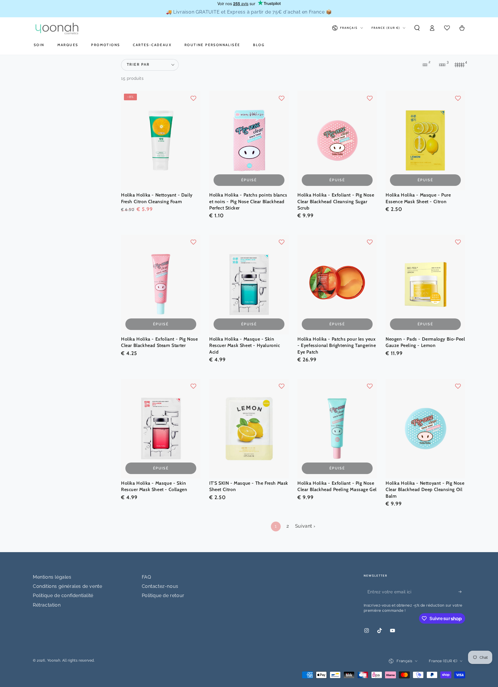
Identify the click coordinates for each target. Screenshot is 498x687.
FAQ (146, 577)
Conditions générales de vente (67, 586)
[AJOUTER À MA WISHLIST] (193, 98)
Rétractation (47, 605)
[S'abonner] (462, 592)
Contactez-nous (160, 586)
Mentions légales (52, 577)
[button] (417, 28)
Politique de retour (163, 595)
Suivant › (305, 526)
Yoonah (54, 660)
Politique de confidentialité (63, 595)
